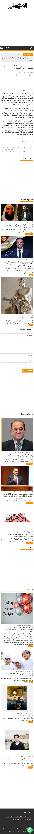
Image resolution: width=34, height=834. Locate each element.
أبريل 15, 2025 (27, 452)
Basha (19, 72)
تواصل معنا (27, 812)
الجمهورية (18, 222)
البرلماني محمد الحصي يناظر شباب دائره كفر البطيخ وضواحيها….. (8, 149)
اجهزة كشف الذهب (20, 817)
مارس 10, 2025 (27, 491)
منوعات (30, 646)
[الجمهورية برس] (31, 47)
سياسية (30, 142)
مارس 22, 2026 (27, 671)
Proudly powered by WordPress (13, 829)
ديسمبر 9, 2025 (27, 315)
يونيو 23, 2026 (27, 625)
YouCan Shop (9, 817)
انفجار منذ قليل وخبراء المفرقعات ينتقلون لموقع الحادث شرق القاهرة (25, 149)
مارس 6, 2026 (27, 756)
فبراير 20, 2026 (27, 222)
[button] (30, 830)
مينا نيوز (28, 817)
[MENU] (1, 48)
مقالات (26, 234)
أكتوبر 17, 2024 (27, 532)
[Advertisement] (17, 28)
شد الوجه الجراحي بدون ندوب (22, 819)
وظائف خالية (29, 463)
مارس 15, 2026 (27, 713)
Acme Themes (21, 831)
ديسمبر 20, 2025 (27, 259)
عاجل (26, 142)
